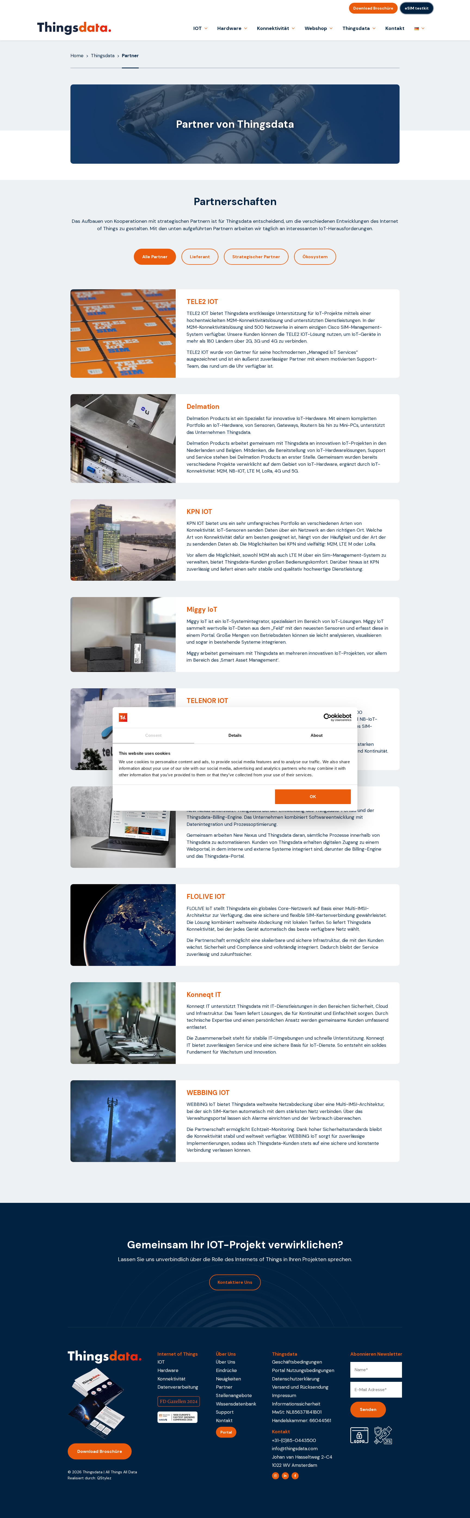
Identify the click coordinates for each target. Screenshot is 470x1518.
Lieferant (200, 257)
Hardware (229, 28)
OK (313, 796)
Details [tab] (235, 735)
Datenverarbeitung (177, 1387)
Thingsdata (356, 28)
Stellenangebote (234, 1395)
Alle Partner (155, 257)
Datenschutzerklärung (296, 1379)
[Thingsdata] (74, 28)
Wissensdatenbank (236, 1404)
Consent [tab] (153, 735)
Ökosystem (315, 257)
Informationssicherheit (296, 1404)
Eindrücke (226, 1370)
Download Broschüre (373, 8)
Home (77, 56)
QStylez (104, 1478)
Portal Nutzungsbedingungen (303, 1370)
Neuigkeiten (228, 1379)
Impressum (284, 1395)
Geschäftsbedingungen (297, 1362)
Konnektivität (273, 28)
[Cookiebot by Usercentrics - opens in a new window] (327, 717)
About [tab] (317, 735)
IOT (197, 28)
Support (225, 1412)
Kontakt (394, 28)
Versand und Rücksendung (300, 1387)
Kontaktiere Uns (235, 1282)
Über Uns (225, 1362)
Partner (224, 1387)
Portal (226, 1432)
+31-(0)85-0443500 (294, 1440)
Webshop (316, 28)
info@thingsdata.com (295, 1449)
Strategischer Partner (256, 257)
